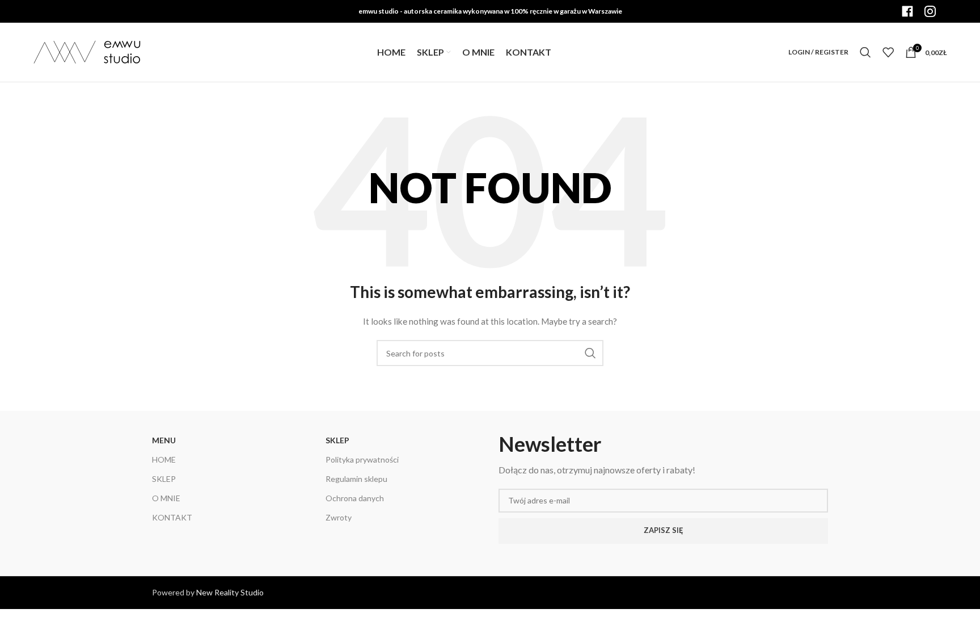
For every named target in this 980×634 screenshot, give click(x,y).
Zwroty (339, 517)
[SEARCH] (590, 353)
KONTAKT (172, 517)
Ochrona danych (355, 498)
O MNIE (166, 498)
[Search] (865, 52)
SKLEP (164, 479)
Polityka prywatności (362, 459)
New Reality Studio (230, 592)
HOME (164, 459)
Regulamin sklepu (356, 479)
